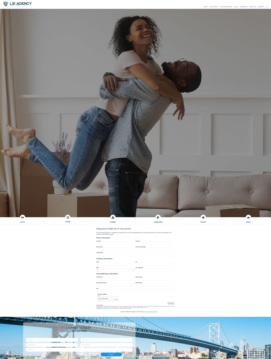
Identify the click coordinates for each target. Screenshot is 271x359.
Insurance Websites (125, 311)
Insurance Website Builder (150, 311)
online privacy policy (107, 308)
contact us (145, 307)
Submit (111, 354)
